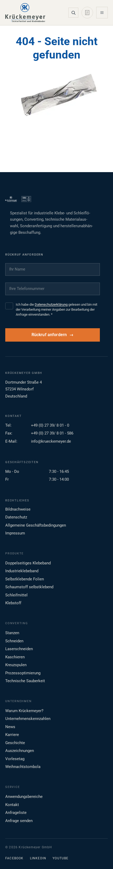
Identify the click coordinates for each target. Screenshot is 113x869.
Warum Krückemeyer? (24, 710)
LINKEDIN (38, 858)
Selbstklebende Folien (24, 579)
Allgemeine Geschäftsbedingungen (35, 525)
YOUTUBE (60, 858)
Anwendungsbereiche (24, 796)
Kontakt (12, 804)
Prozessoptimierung (22, 673)
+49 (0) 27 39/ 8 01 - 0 (50, 425)
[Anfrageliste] (87, 12)
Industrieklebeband (21, 571)
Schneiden (14, 641)
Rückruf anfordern (49, 334)
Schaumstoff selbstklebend (29, 587)
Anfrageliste (16, 812)
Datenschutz (16, 517)
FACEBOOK (14, 858)
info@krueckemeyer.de (51, 441)
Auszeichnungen (19, 750)
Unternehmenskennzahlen (27, 718)
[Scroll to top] (101, 857)
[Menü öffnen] (102, 12)
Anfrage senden (19, 820)
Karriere (12, 734)
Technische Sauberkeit (25, 681)
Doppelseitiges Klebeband (28, 563)
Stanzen (12, 632)
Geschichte (15, 742)
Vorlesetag (14, 758)
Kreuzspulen (16, 665)
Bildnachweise (17, 509)
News (10, 726)
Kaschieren (15, 657)
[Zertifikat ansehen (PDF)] (26, 199)
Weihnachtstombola (22, 766)
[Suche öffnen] (73, 13)
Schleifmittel (16, 595)
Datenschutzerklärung (51, 304)
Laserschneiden (19, 649)
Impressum (15, 533)
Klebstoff (13, 603)
